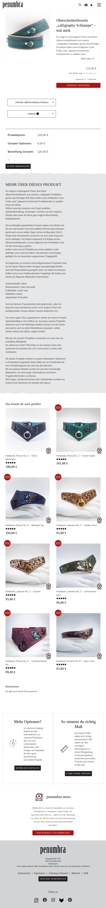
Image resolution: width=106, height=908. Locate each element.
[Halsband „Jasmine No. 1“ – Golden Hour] (78, 499)
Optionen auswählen (78, 468)
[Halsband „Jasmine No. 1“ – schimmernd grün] (78, 566)
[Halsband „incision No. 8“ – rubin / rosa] (78, 635)
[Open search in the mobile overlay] (80, 5)
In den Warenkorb (18, 166)
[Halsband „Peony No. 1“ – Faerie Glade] (78, 430)
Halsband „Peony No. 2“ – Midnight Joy (25, 525)
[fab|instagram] (53, 900)
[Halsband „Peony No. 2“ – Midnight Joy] (28, 499)
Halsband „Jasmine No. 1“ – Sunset (23, 591)
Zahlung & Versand (58, 873)
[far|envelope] (36, 900)
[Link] (91, 5)
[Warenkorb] (86, 5)
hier (56, 311)
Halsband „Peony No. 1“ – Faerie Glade (75, 456)
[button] (99, 5)
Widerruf (75, 873)
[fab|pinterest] (61, 900)
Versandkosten (89, 73)
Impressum (39, 873)
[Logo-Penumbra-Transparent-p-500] (12, 5)
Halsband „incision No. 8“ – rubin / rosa (75, 661)
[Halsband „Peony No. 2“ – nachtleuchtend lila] (28, 635)
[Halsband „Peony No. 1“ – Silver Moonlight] (28, 430)
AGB (86, 873)
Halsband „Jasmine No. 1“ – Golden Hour (76, 525)
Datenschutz (24, 873)
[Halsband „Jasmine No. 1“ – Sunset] (28, 566)
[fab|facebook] (45, 900)
